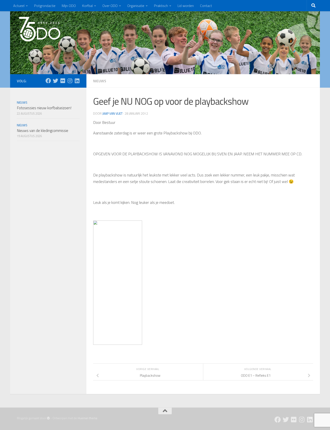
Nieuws (99, 81)
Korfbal (87, 5)
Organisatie (135, 5)
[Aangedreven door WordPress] (48, 418)
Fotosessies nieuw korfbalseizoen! (44, 108)
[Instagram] (70, 80)
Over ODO (110, 5)
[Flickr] (62, 80)
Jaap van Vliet (112, 113)
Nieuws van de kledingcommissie (42, 131)
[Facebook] (48, 80)
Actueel (18, 5)
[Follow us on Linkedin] (77, 80)
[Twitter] (55, 80)
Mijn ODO (69, 5)
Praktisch (161, 5)
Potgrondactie (44, 5)
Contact (206, 5)
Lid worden (186, 5)
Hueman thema (87, 418)
